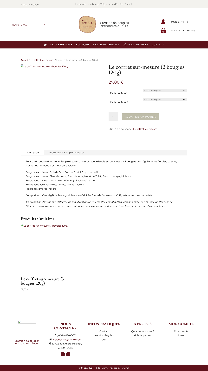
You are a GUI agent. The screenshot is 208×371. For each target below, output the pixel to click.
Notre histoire (61, 44)
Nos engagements (106, 44)
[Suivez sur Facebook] (178, 4)
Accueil (24, 60)
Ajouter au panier (140, 116)
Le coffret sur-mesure (42, 60)
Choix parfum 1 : (119, 93)
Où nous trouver (135, 44)
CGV (104, 339)
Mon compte (180, 21)
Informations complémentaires (66, 152)
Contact (158, 44)
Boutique (83, 44)
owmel (125, 368)
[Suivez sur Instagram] (185, 4)
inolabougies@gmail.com (67, 339)
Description (32, 152)
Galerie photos (142, 335)
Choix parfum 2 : (119, 102)
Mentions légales (104, 335)
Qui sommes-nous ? (142, 331)
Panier (181, 335)
